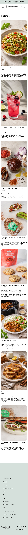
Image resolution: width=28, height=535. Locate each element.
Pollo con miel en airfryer (8, 340)
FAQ (4, 491)
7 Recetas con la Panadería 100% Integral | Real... (13, 443)
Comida (5, 485)
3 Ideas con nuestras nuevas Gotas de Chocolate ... (12, 286)
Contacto (5, 494)
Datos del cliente (7, 507)
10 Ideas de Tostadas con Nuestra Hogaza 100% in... (13, 237)
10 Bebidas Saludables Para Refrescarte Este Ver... (13, 128)
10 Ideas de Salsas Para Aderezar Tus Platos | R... (12, 189)
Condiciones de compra (9, 511)
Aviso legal (6, 501)
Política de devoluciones (9, 514)
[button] (2, 7)
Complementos (7, 478)
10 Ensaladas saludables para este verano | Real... (13, 68)
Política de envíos (7, 517)
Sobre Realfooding (8, 488)
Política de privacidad (8, 504)
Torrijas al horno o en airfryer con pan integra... (12, 392)
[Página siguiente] (19, 458)
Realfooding (23, 529)
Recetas (5, 481)
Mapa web (5, 498)
